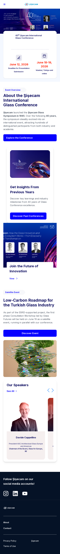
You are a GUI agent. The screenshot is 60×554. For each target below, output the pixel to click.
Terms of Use (9, 546)
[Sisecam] (4, 4)
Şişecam (35, 541)
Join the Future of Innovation (23, 268)
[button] (48, 390)
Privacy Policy (9, 541)
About (6, 522)
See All (10, 391)
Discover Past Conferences (28, 216)
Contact (7, 528)
